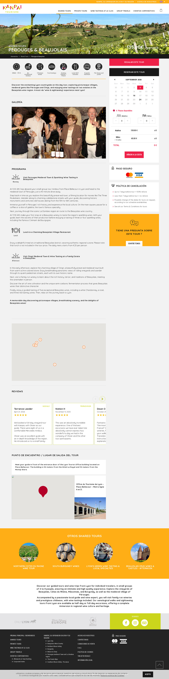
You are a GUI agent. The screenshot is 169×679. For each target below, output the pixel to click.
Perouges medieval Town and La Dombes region (60, 655)
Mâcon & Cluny (52, 652)
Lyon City (50, 641)
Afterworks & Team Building (22, 659)
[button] (102, 399)
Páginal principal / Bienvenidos (22, 636)
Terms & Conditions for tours (135, 206)
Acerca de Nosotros (86, 636)
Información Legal (85, 660)
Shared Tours (15, 640)
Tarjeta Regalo (84, 656)
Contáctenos (83, 640)
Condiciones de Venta (86, 644)
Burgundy (50, 649)
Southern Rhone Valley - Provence (58, 662)
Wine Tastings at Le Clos (20, 648)
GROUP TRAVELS (16, 652)
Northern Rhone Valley (54, 646)
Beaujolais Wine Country (55, 643)
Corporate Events (19, 661)
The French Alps (52, 659)
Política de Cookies (85, 652)
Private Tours (15, 644)
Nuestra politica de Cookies (112, 675)
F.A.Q (79, 648)
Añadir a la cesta (134, 155)
